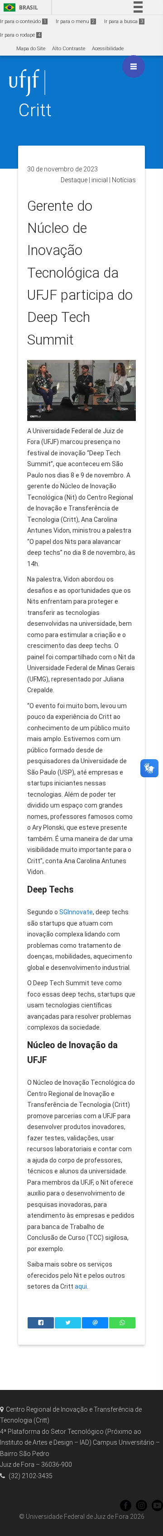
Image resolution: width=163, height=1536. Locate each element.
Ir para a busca (123, 21)
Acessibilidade (108, 49)
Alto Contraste (68, 49)
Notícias (124, 180)
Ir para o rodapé (20, 35)
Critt (35, 110)
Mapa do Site (30, 49)
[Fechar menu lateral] (133, 66)
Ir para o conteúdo (23, 21)
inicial (99, 180)
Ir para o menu (75, 21)
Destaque (74, 180)
